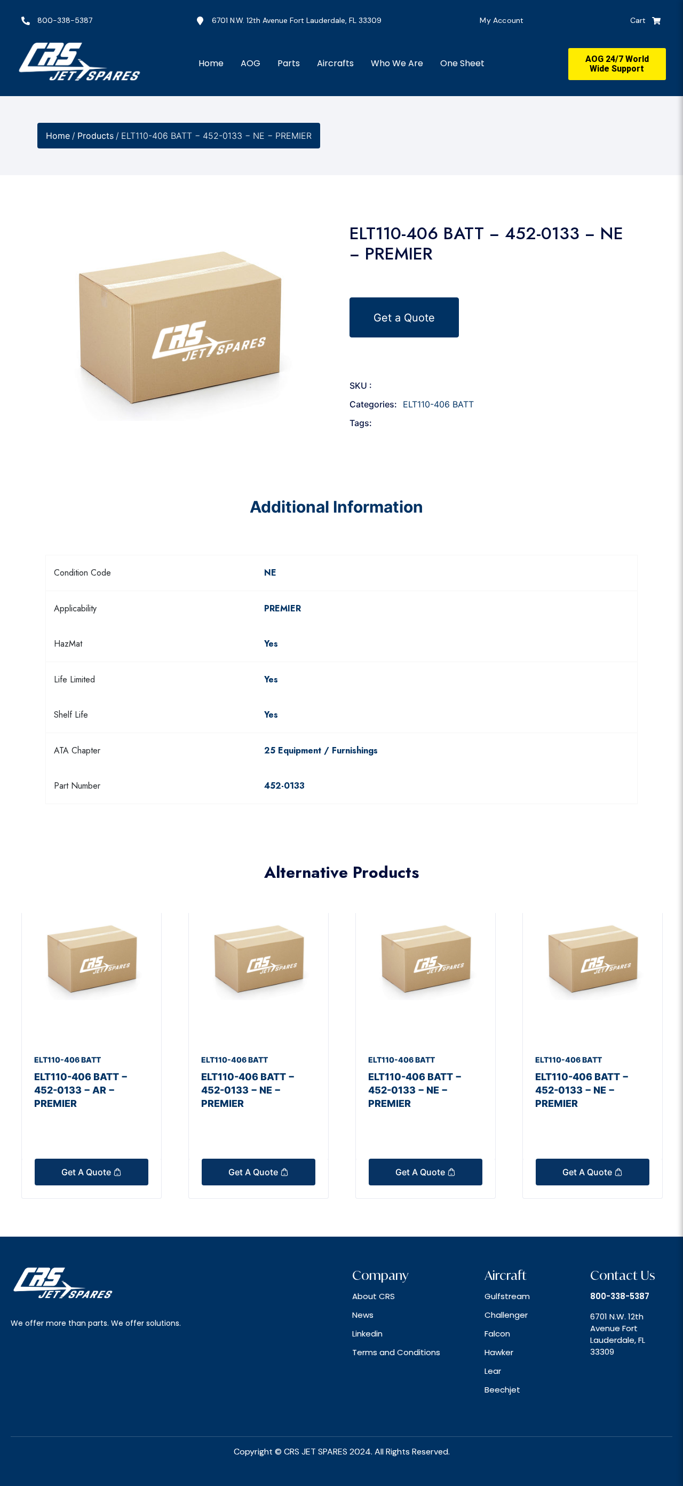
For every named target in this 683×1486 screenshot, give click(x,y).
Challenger (506, 1314)
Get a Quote (404, 317)
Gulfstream (507, 1296)
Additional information (336, 506)
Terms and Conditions (396, 1352)
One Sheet (462, 63)
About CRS (373, 1296)
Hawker (499, 1352)
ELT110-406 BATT (438, 404)
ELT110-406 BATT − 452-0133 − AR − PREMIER (81, 1090)
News (363, 1314)
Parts (288, 63)
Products (95, 135)
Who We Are (397, 63)
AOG (250, 63)
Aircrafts (335, 63)
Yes (271, 644)
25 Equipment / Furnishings (321, 750)
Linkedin (367, 1333)
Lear (493, 1371)
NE (270, 573)
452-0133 (284, 786)
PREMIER (282, 608)
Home (211, 63)
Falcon (497, 1333)
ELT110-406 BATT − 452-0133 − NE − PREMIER (248, 1090)
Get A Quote (87, 1172)
